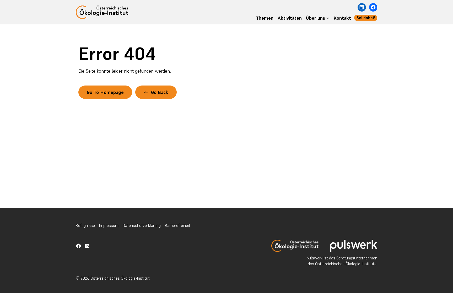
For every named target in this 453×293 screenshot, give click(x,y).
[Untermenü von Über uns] (327, 17)
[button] (156, 92)
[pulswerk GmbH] (353, 246)
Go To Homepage (105, 92)
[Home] (295, 246)
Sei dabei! (366, 17)
